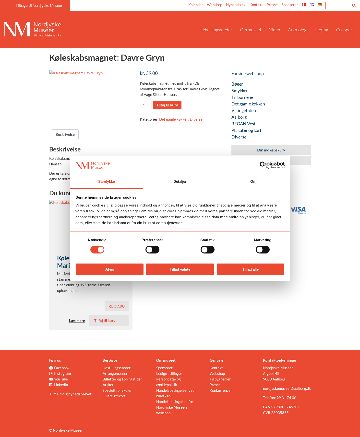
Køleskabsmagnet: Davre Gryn (107, 57)
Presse (272, 4)
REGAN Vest (243, 123)
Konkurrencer (221, 390)
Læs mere (77, 320)
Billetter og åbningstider (122, 379)
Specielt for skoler (117, 390)
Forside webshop (247, 73)
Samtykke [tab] (106, 181)
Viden (274, 29)
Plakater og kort (246, 130)
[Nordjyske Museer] (100, 29)
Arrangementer (115, 373)
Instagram (62, 373)
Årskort (109, 384)
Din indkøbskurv (271, 150)
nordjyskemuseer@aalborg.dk (287, 388)
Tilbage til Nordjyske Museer (39, 5)
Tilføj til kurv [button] (104, 320)
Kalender (195, 4)
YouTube (61, 379)
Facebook (62, 368)
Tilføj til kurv (167, 105)
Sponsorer (290, 4)
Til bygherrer (220, 379)
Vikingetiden (243, 110)
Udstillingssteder (216, 29)
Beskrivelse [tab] (65, 134)
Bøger (237, 84)
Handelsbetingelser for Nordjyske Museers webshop (174, 407)
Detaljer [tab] (180, 181)
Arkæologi (297, 29)
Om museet (250, 29)
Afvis (109, 269)
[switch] (152, 249)
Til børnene (242, 97)
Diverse (196, 119)
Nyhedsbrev (236, 4)
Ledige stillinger (169, 373)
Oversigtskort (114, 396)
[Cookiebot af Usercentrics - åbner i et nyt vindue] (263, 165)
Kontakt (256, 4)
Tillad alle (250, 269)
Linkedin (61, 384)
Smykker (239, 90)
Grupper (344, 29)
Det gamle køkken (173, 119)
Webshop (214, 4)
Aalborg (239, 117)
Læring (321, 29)
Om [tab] (253, 181)
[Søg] (354, 5)
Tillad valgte (180, 269)
